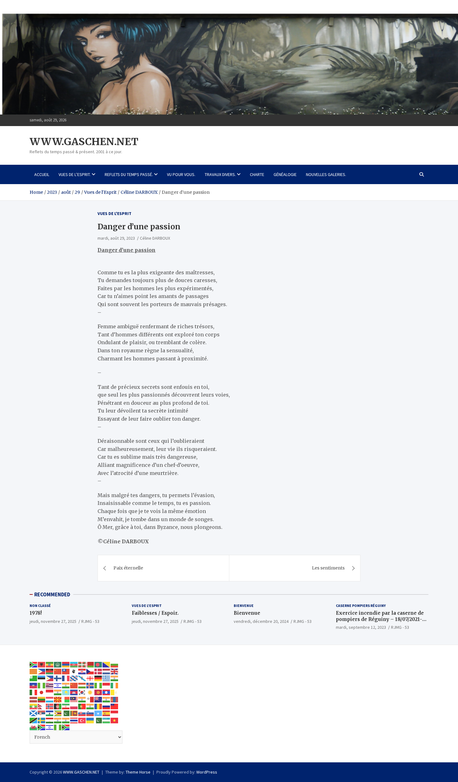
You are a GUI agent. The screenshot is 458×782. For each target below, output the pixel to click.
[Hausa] (42, 685)
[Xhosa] (42, 727)
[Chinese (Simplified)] (58, 671)
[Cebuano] (42, 671)
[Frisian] (74, 678)
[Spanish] (107, 713)
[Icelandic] (90, 685)
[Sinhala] (74, 713)
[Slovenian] (90, 713)
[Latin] (115, 692)
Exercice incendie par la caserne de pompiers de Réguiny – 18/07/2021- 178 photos (380, 619)
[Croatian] (82, 671)
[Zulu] (66, 727)
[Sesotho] (50, 713)
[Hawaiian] (50, 685)
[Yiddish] (50, 727)
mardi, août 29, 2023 (116, 238)
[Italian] (34, 692)
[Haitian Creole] (34, 685)
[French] (66, 678)
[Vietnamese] (115, 720)
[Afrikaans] (34, 664)
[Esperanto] (34, 678)
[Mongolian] (115, 699)
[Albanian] (42, 664)
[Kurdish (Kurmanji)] (90, 692)
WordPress (206, 772)
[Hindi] (66, 685)
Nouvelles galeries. (326, 174)
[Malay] (74, 699)
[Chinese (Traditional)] (66, 671)
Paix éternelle (128, 568)
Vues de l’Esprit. (75, 174)
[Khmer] (74, 692)
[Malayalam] (82, 699)
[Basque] (82, 664)
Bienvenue (244, 605)
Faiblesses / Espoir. (155, 613)
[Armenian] (66, 664)
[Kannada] (58, 692)
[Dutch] (107, 671)
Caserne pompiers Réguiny (361, 605)
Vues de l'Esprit (114, 213)
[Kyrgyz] (98, 692)
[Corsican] (74, 671)
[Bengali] (98, 664)
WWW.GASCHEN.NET (84, 141)
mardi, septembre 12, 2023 (361, 627)
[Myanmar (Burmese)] (34, 706)
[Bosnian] (107, 664)
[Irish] (115, 685)
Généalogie (285, 174)
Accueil (41, 174)
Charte (257, 174)
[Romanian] (98, 706)
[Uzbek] (107, 720)
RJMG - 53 (90, 621)
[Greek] (107, 678)
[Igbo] (98, 685)
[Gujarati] (115, 678)
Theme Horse (138, 772)
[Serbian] (42, 713)
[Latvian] (34, 699)
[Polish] (74, 706)
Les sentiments (328, 568)
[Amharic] (50, 664)
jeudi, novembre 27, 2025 (53, 621)
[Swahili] (34, 720)
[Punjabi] (90, 706)
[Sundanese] (115, 713)
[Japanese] (42, 692)
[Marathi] (107, 699)
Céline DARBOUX (155, 238)
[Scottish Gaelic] (34, 713)
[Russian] (107, 706)
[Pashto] (58, 706)
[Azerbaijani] (74, 664)
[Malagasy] (66, 699)
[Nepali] (42, 706)
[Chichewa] (50, 671)
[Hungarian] (82, 685)
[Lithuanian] (42, 699)
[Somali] (98, 713)
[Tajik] (50, 720)
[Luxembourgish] (50, 699)
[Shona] (58, 713)
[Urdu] (98, 720)
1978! (36, 613)
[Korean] (82, 692)
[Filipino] (50, 678)
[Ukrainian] (90, 720)
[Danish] (98, 671)
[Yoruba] (58, 727)
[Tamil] (58, 720)
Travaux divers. (220, 174)
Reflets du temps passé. (129, 174)
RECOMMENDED (52, 594)
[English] (115, 671)
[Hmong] (74, 685)
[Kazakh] (66, 692)
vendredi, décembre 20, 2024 (261, 621)
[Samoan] (115, 706)
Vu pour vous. (181, 174)
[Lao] (107, 692)
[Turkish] (82, 720)
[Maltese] (90, 699)
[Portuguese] (82, 706)
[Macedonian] (58, 699)
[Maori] (98, 699)
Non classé (40, 605)
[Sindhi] (66, 713)
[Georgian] (90, 678)
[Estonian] (42, 678)
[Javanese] (50, 692)
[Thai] (74, 720)
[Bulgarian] (115, 664)
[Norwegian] (50, 706)
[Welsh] (34, 727)
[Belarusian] (90, 664)
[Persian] (66, 706)
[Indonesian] (107, 685)
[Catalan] (34, 671)
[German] (98, 678)
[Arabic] (58, 664)
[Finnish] (58, 678)
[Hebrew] (58, 685)
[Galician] (82, 678)
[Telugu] (66, 720)
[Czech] (90, 671)
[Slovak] (82, 713)
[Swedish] (42, 720)
